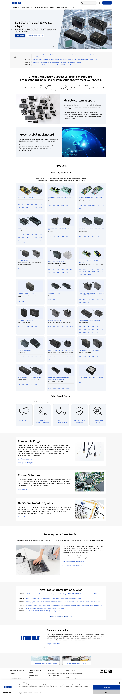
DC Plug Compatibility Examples (27, 463)
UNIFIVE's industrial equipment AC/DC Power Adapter (74, 677)
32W (98, 357)
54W (36, 237)
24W (19, 204)
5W (18, 234)
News (51, 7)
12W (27, 202)
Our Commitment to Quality (26, 517)
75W (36, 207)
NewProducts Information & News (61, 617)
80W (40, 207)
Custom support (25, 7)
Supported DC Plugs (15, 679)
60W (27, 207)
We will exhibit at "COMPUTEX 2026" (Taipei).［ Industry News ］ (43, 611)
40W (36, 204)
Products (14, 7)
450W (23, 242)
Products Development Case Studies (73, 561)
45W (40, 204)
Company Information (62, 7)
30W (27, 204)
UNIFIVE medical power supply (74, 673)
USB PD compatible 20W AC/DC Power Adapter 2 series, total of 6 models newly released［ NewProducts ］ (54, 598)
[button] (18, 47)
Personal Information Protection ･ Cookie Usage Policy (56, 674)
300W (80, 208)
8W (53, 269)
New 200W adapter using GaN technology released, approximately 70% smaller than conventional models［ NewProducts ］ (65, 59)
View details (20, 36)
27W (54, 327)
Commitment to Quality (41, 7)
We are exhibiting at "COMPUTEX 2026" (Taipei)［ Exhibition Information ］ (46, 608)
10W (23, 202)
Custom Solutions (23, 489)
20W (40, 202)
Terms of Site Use (52, 678)
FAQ (74, 7)
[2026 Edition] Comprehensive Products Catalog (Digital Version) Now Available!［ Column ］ (57, 62)
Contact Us (107, 3)
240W (102, 205)
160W (93, 205)
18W (36, 202)
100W (23, 210)
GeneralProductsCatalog (35, 36)
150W (89, 205)
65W (32, 207)
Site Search (81, 3)
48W (19, 207)
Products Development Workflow (72, 565)
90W (19, 210)
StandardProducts (15, 676)
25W (23, 204)
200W (98, 205)
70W (27, 240)
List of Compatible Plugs (25, 459)
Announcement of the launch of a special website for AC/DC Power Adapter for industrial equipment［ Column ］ (62, 65)
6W (18, 202)
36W (32, 204)
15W (32, 202)
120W (27, 210)
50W (23, 207)
